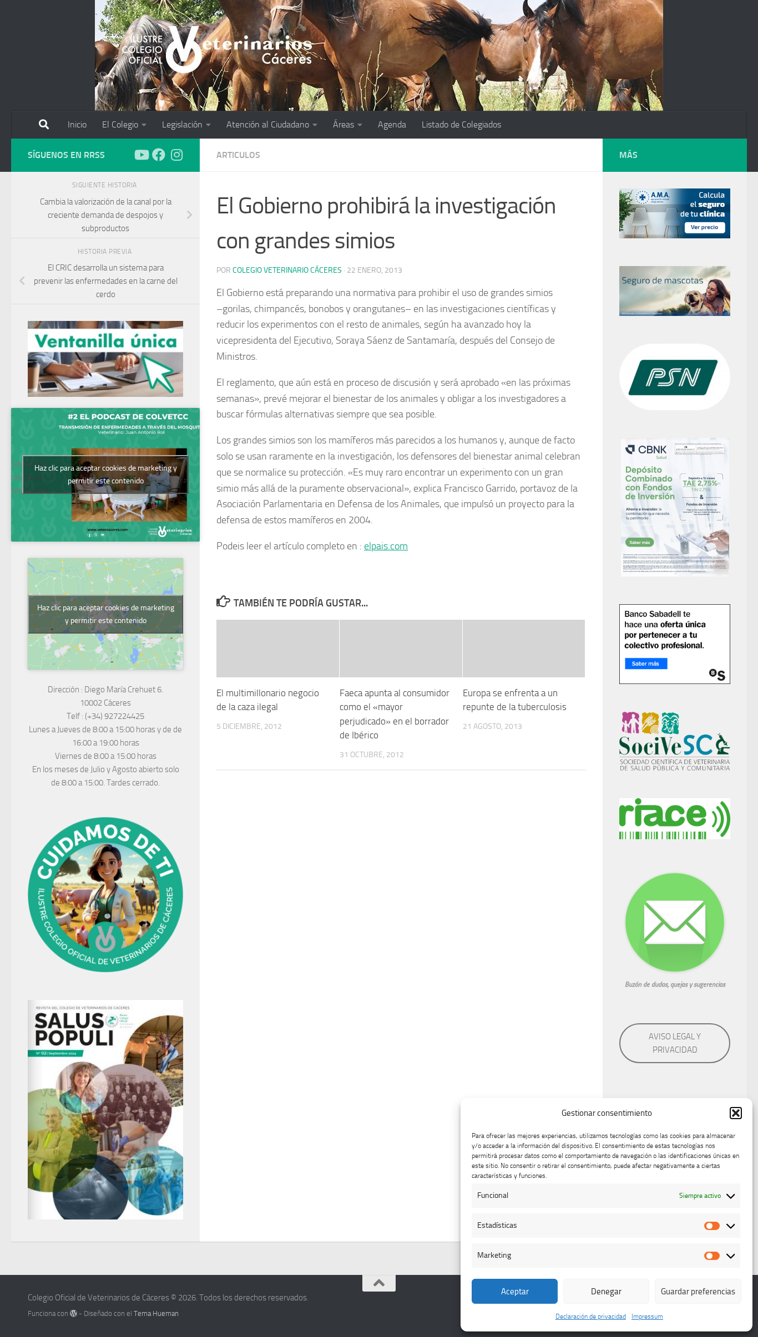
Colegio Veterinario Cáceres (287, 270)
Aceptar (515, 1292)
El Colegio (120, 124)
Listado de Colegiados (461, 124)
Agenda (392, 124)
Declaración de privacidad (590, 1316)
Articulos (238, 155)
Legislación (182, 124)
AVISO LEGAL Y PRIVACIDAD (675, 1043)
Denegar (606, 1292)
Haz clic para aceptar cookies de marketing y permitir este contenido (105, 474)
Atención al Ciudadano (267, 124)
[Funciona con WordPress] (73, 1313)
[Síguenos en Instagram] (176, 154)
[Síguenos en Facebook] (158, 154)
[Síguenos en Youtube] (141, 154)
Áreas (343, 124)
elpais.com (386, 546)
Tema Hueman (156, 1313)
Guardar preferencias (698, 1292)
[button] (735, 1113)
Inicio (77, 124)
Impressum (647, 1316)
